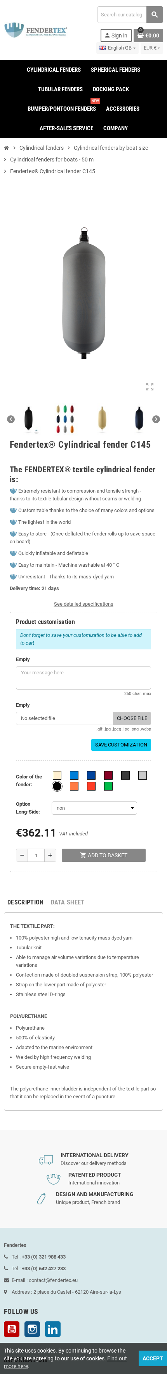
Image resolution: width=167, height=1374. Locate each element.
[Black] (57, 786)
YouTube (11, 1329)
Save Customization (121, 745)
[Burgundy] (108, 775)
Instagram (32, 1329)
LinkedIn (53, 1329)
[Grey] (142, 775)
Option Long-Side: (28, 808)
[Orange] (74, 786)
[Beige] (57, 775)
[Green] (108, 786)
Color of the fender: (29, 780)
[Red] (91, 786)
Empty (23, 659)
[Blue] (91, 775)
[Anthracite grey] (125, 775)
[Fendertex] (36, 29)
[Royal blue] (74, 775)
